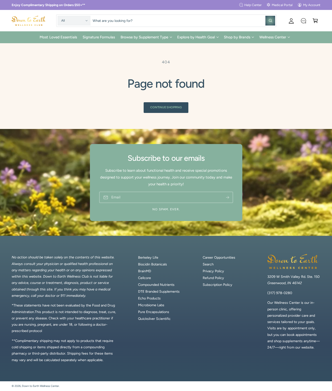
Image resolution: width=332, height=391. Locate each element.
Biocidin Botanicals (152, 264)
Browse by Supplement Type (144, 37)
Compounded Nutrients (156, 284)
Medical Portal (282, 5)
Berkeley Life (148, 257)
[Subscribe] (227, 197)
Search (208, 264)
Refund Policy (213, 278)
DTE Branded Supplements (159, 291)
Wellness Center (272, 37)
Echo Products (149, 298)
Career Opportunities (219, 257)
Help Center (253, 5)
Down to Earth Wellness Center (40, 386)
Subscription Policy (217, 284)
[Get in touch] (303, 20)
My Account (311, 5)
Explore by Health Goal (196, 37)
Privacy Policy (213, 271)
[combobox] (183, 20)
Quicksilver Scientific (154, 318)
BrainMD (144, 271)
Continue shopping (166, 107)
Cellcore (144, 278)
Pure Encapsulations (153, 312)
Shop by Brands (237, 37)
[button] (315, 20)
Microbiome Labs (151, 305)
